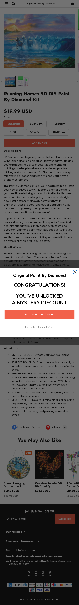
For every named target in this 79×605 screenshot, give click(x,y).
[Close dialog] (75, 272)
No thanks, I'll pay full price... (39, 327)
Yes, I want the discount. (39, 314)
